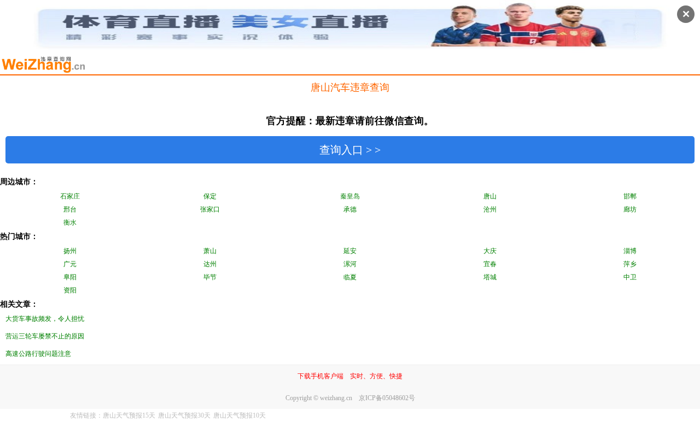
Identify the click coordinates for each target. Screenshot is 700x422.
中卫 (630, 277)
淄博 (630, 251)
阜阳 (70, 277)
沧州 (490, 209)
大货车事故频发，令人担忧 (44, 319)
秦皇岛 (350, 196)
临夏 (350, 277)
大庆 (490, 251)
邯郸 (630, 196)
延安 (350, 251)
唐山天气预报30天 (184, 415)
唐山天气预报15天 (129, 415)
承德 (350, 209)
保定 (210, 196)
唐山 (490, 196)
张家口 (210, 209)
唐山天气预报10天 (239, 415)
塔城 (490, 277)
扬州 (70, 251)
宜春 (490, 264)
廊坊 (630, 209)
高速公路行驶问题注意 (38, 353)
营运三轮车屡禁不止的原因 (44, 336)
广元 (70, 264)
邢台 (70, 209)
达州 (210, 264)
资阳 (70, 290)
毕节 (210, 277)
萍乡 (630, 264)
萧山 (210, 251)
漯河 (350, 264)
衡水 (70, 222)
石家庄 (70, 196)
